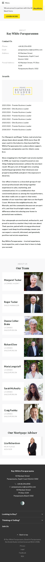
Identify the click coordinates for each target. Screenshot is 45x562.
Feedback (22, 553)
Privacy (22, 546)
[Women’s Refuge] (22, 503)
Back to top (24, 535)
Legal (22, 549)
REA (22, 556)
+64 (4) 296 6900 (24, 46)
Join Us (5, 526)
